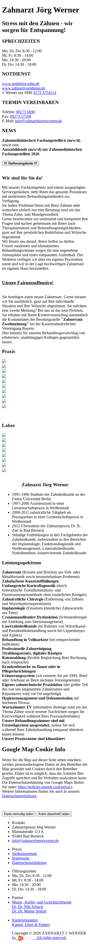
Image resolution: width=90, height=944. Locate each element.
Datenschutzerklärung (29, 862)
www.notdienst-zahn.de (21, 84)
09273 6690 (25, 112)
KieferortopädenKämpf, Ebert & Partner (31, 922)
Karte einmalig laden (19, 814)
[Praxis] (4, 362)
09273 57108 (20, 116)
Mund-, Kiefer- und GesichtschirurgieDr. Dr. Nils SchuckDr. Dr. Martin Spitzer (42, 906)
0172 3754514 (44, 92)
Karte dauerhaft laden (54, 814)
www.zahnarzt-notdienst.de (23, 88)
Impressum (20, 858)
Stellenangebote (24, 854)
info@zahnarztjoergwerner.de (38, 121)
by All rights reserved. (39, 938)
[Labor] (4, 436)
